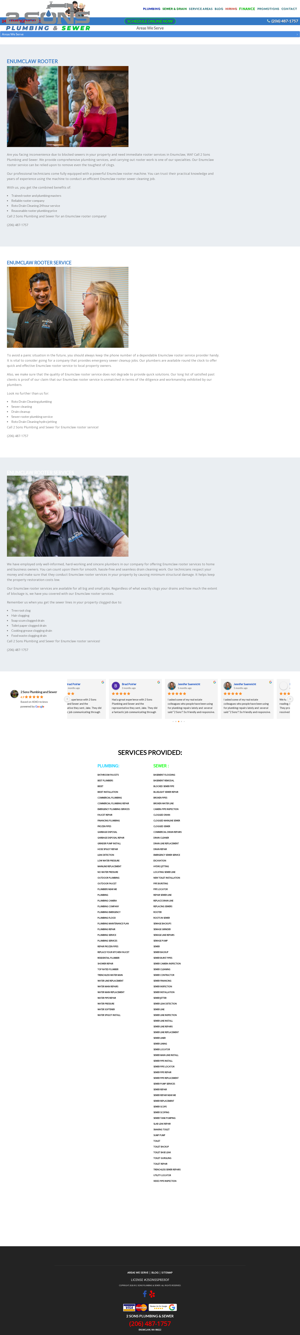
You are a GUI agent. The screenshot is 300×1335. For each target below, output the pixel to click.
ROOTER (157, 912)
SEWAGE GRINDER (162, 929)
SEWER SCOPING (161, 1112)
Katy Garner (88, 684)
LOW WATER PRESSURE (108, 860)
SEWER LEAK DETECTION (165, 1003)
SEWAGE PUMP (160, 940)
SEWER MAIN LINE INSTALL (165, 1055)
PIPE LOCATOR (160, 889)
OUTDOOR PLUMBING (108, 877)
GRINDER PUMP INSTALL (109, 843)
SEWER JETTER (159, 997)
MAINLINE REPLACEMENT (109, 866)
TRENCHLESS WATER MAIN (110, 975)
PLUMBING (103, 894)
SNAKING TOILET (161, 1129)
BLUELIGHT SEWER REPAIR (165, 791)
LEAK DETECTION (106, 854)
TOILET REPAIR (160, 1163)
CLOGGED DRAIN (161, 814)
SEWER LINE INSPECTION (165, 1015)
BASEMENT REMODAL (163, 780)
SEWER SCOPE (160, 1106)
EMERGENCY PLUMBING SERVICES (114, 809)
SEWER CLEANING (161, 969)
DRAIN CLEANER (161, 837)
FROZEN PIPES (104, 826)
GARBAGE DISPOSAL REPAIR (111, 837)
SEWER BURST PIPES (162, 957)
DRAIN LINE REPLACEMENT (166, 843)
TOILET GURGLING (162, 1158)
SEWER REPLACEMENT (163, 1100)
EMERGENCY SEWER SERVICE (166, 854)
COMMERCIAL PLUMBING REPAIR (113, 803)
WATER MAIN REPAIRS (108, 986)
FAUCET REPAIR (105, 814)
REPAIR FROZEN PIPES (108, 946)
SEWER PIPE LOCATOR (163, 1066)
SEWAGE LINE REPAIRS (163, 935)
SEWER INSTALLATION (163, 992)
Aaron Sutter (200, 684)
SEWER (156, 946)
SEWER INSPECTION (162, 986)
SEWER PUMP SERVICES (164, 1083)
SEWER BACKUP (160, 952)
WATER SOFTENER (106, 1009)
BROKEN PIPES (160, 797)
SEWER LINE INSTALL (163, 1020)
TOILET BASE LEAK (162, 1152)
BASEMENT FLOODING (164, 774)
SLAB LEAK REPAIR (162, 1123)
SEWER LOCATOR (161, 1049)
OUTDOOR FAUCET (107, 883)
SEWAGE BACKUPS (162, 923)
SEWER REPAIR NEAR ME (164, 1095)
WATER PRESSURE (106, 1003)
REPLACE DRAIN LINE (163, 900)
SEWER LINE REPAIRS (163, 1026)
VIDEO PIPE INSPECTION (164, 1181)
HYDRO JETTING (161, 866)
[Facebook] (145, 1296)
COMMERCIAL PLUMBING (110, 797)
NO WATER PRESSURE (108, 872)
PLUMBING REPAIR (106, 929)
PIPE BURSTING (160, 883)
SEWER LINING (160, 1043)
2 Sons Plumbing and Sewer (38, 692)
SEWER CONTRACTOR (163, 975)
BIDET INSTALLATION (108, 791)
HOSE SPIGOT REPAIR (108, 849)
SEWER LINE (158, 1009)
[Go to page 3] (181, 721)
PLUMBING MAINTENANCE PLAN (113, 923)
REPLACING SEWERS (162, 906)
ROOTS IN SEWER (161, 917)
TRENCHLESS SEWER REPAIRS (167, 1169)
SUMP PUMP (159, 1135)
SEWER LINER (159, 1037)
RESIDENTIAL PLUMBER (108, 957)
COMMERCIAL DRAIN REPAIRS (167, 832)
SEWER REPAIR (160, 1089)
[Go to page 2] (178, 721)
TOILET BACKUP (161, 1146)
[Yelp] (152, 1296)
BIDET (100, 786)
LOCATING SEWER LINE (164, 872)
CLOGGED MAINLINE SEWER (166, 820)
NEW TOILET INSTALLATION (166, 877)
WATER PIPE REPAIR (107, 997)
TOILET (156, 1140)
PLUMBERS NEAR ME (107, 889)
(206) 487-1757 (285, 21)
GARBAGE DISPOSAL (107, 832)
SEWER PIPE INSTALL (163, 1060)
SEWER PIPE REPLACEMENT (166, 1078)
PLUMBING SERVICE (107, 935)
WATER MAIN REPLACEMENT (111, 992)
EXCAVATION (159, 860)
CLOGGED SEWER (161, 826)
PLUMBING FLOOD (107, 917)
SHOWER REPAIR (105, 963)
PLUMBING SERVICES (107, 940)
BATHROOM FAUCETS (108, 774)
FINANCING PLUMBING (109, 820)
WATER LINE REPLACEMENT (110, 980)
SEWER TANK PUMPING (164, 1118)
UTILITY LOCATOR (162, 1175)
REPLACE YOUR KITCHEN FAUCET (113, 952)
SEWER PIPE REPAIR (162, 1072)
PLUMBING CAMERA (107, 900)
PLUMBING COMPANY (108, 906)
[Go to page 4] (184, 721)
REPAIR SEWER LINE (162, 894)
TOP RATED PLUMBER (108, 969)
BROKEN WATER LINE (163, 803)
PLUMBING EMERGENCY (109, 912)
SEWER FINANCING (162, 980)
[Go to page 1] (175, 721)
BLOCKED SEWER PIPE (163, 786)
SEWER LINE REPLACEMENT (166, 1032)
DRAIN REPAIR (160, 849)
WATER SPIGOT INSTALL (109, 1015)
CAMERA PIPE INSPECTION (165, 809)
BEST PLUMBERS (105, 780)
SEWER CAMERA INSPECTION (167, 963)
